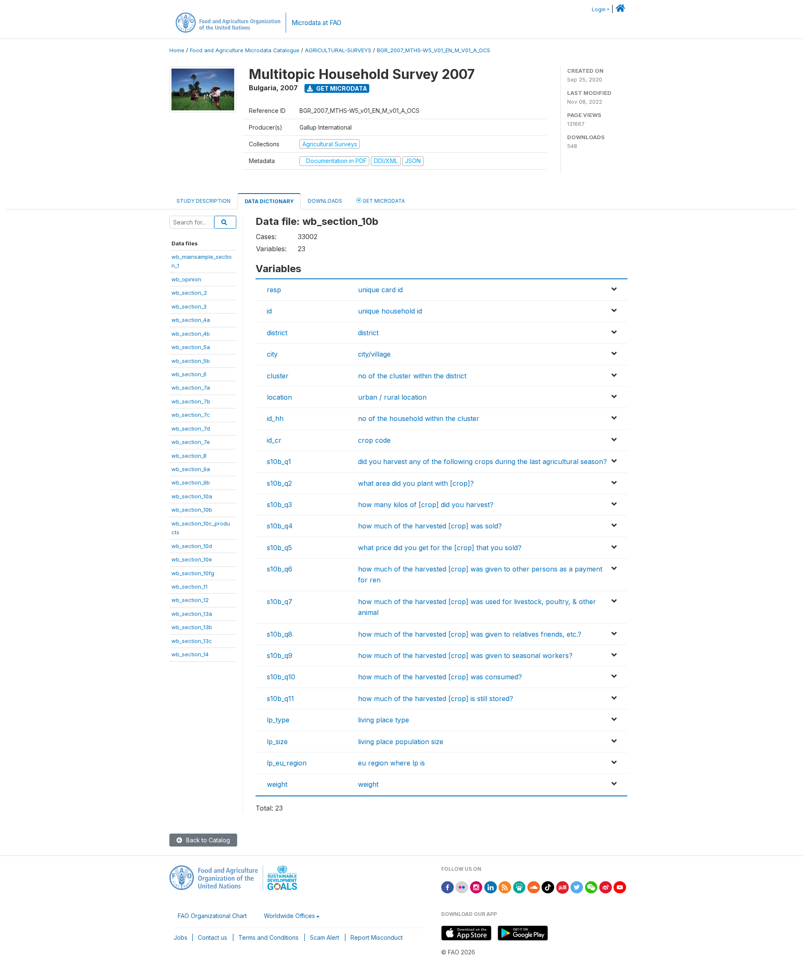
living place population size (400, 741)
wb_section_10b (191, 509)
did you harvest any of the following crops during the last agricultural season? (482, 461)
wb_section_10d (191, 546)
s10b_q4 (280, 526)
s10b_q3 (279, 504)
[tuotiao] (562, 886)
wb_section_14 (190, 654)
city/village (374, 354)
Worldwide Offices (289, 915)
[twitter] (576, 886)
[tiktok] (548, 886)
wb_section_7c (190, 414)
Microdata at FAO (316, 23)
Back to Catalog (207, 840)
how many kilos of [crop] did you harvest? (426, 504)
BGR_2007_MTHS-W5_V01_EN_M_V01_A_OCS (433, 50)
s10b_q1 (279, 461)
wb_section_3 (189, 306)
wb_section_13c (191, 641)
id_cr (274, 440)
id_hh (275, 418)
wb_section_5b (190, 360)
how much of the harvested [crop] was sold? (430, 526)
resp (274, 290)
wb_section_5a (190, 347)
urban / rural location (392, 397)
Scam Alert (324, 937)
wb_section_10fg (192, 573)
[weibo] (605, 886)
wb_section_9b (190, 482)
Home (176, 50)
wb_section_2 (189, 292)
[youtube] (620, 886)
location (279, 397)
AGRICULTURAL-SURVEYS (338, 50)
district (277, 333)
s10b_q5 (279, 547)
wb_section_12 (190, 600)
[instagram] (476, 886)
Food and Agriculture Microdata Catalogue (244, 50)
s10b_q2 (279, 483)
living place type (383, 720)
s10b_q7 (279, 601)
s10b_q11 (280, 698)
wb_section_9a (190, 469)
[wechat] (591, 886)
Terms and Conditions (268, 937)
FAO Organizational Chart (212, 915)
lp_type (278, 720)
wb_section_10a (191, 496)
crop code (374, 440)
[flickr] (461, 886)
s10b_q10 (281, 677)
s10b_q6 (279, 569)
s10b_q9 (279, 655)
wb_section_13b (191, 627)
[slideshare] (519, 886)
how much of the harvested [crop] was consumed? (440, 677)
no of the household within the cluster (418, 418)
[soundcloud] (533, 886)
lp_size (277, 741)
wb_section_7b (190, 401)
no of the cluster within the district (412, 376)
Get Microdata (341, 88)
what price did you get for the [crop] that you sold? (440, 547)
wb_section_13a (191, 613)
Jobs (180, 937)
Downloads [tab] (325, 201)
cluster (278, 376)
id (269, 311)
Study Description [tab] (203, 201)
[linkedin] (490, 886)
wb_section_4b (190, 333)
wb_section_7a (190, 387)
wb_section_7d (190, 428)
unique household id (390, 311)
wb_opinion (186, 279)
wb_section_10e (191, 559)
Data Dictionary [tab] (269, 201)
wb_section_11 (189, 586)
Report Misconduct (376, 937)
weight (277, 784)
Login (599, 9)
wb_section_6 (189, 374)
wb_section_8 (189, 455)
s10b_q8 (279, 634)
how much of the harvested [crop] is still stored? (435, 698)
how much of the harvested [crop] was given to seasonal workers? (465, 655)
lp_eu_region (287, 763)
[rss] (505, 886)
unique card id (380, 290)
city (272, 354)
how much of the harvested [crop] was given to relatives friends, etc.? (469, 634)
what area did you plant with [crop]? (416, 483)
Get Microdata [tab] (383, 201)
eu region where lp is (391, 763)
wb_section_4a (190, 319)
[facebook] (447, 886)
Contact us (212, 937)
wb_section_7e (190, 442)
